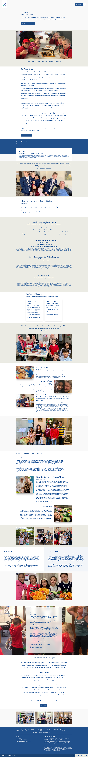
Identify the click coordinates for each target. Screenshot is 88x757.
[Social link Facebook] (76, 755)
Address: (18, 736)
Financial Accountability (50, 736)
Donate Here (58, 730)
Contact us (33, 730)
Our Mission (27, 729)
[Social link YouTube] (86, 755)
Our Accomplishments (41, 729)
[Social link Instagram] (81, 755)
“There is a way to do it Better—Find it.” (37, 202)
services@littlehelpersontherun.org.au (23, 741)
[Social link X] (78, 755)
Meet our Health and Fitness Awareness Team (40, 646)
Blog (37, 730)
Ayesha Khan (47, 507)
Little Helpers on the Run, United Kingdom (44, 259)
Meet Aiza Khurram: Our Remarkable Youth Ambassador (51, 478)
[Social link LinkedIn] (83, 755)
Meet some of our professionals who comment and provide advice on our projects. (42, 296)
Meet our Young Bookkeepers (44, 658)
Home (22, 729)
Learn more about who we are (22, 143)
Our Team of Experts (34, 294)
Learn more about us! (25, 12)
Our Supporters (65, 730)
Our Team (62, 729)
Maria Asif (8, 551)
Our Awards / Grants (47, 732)
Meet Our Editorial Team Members (29, 455)
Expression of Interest (37, 732)
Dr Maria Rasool (32, 302)
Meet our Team (27, 14)
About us (33, 729)
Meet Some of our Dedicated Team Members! (44, 62)
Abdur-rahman (54, 551)
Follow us (72, 755)
